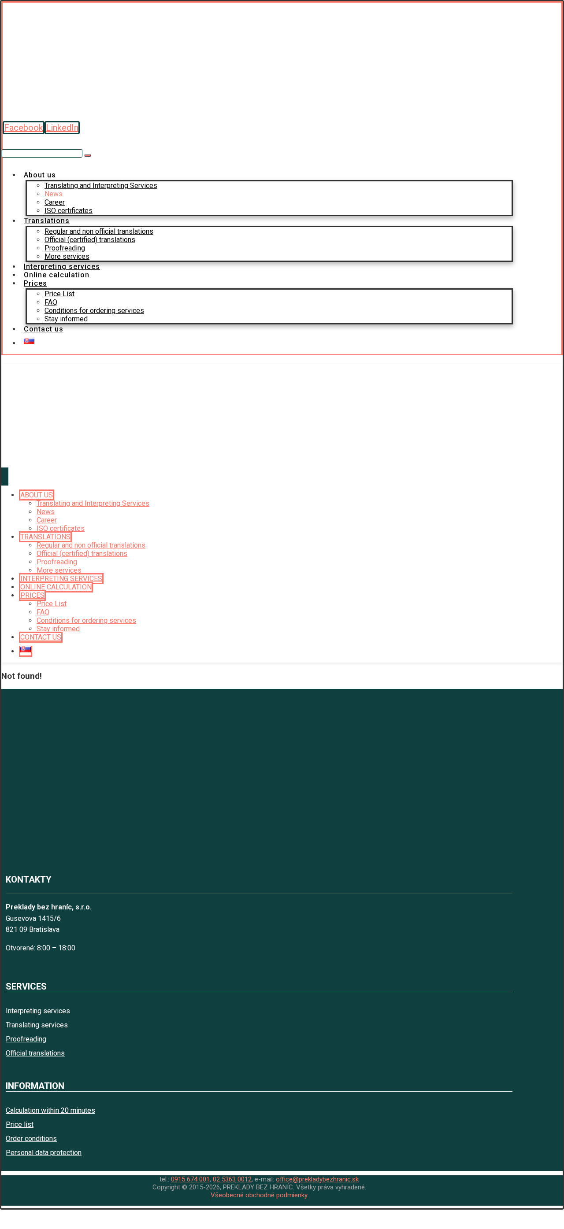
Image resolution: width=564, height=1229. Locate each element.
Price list (19, 1124)
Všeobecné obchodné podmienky (259, 1195)
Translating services (37, 1025)
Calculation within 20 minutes (50, 1110)
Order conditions (31, 1138)
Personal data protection (44, 1152)
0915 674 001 (190, 1179)
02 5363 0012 (232, 1179)
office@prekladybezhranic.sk (317, 1179)
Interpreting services (38, 1011)
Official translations (35, 1053)
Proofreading (26, 1039)
